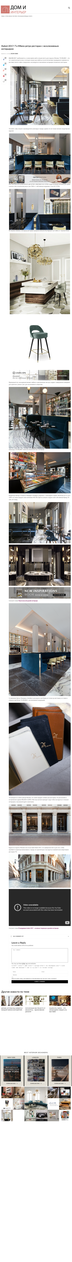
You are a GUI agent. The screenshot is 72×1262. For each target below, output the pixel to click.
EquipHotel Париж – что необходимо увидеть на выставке (58, 1010)
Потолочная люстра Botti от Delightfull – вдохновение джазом (35, 1010)
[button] (70, 1070)
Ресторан (15, 16)
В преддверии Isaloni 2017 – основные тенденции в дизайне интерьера (39, 928)
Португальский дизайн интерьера (28, 600)
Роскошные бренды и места (25, 16)
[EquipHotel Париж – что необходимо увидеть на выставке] (60, 1002)
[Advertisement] (36, 32)
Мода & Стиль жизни (6, 16)
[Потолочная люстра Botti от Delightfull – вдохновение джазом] (36, 1000)
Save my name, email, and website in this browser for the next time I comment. (34, 978)
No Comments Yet (18, 936)
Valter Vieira (14, 53)
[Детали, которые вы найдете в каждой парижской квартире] (12, 1002)
